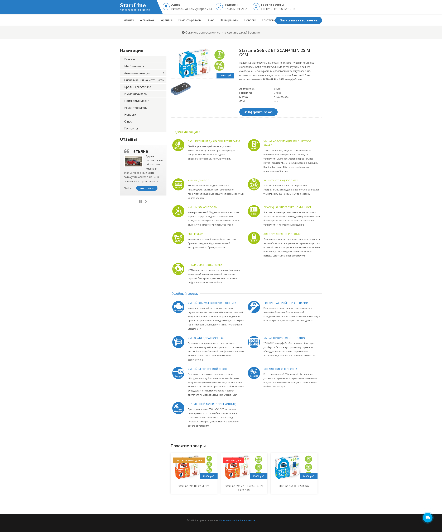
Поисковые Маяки (136, 101)
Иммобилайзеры (135, 94)
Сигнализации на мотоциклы (144, 80)
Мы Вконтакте (134, 66)
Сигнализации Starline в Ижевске (237, 520)
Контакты (268, 20)
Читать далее (148, 188)
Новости (250, 20)
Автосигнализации (137, 73)
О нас (210, 20)
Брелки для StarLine (137, 87)
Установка (147, 20)
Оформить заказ (259, 112)
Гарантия (166, 20)
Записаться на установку (298, 20)
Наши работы (229, 20)
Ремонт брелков (189, 20)
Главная (128, 20)
